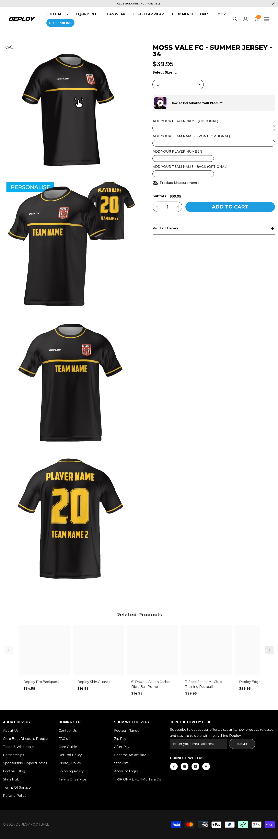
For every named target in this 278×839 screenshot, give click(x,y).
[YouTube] (206, 766)
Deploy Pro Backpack (41, 682)
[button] (152, 103)
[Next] (269, 650)
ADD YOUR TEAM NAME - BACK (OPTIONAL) (190, 167)
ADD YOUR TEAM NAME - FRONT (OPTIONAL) (191, 136)
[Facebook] (174, 766)
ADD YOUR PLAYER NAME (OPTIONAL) (185, 121)
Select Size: (164, 72)
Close (273, 3)
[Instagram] (184, 766)
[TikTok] (195, 766)
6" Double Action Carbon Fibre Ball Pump (151, 684)
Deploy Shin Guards (93, 682)
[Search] (235, 19)
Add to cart (230, 207)
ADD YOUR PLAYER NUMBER (177, 151)
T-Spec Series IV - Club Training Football (203, 684)
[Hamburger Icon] (266, 19)
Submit (242, 744)
